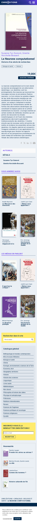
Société (5, 416)
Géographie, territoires (10, 372)
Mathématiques (8, 386)
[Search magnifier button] (32, 339)
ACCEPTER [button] (17, 518)
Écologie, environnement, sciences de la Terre (18, 366)
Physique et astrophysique (12, 395)
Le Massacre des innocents (8, 204)
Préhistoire (7, 398)
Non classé (7, 389)
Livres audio (7, 383)
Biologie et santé (8, 66)
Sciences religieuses (10, 413)
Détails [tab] (6, 155)
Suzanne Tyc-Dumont (11, 53)
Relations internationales (11, 401)
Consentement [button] (7, 519)
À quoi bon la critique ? (7, 287)
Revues (5, 404)
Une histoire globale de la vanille (25, 243)
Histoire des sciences (10, 378)
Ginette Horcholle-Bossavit (15, 54)
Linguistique (7, 380)
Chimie (5, 363)
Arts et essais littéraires (11, 357)
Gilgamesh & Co (8, 244)
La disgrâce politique (6, 323)
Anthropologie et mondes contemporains (16, 354)
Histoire (19, 66)
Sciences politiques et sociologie (14, 410)
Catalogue (18, 499)
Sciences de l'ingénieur (11, 407)
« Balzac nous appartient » (26, 204)
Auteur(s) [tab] (7, 150)
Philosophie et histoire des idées (14, 392)
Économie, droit (8, 369)
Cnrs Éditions (6, 499)
